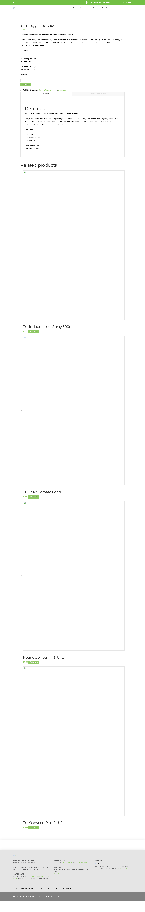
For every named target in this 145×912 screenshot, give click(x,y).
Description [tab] (46, 94)
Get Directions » (60, 874)
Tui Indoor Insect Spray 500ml (48, 326)
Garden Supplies (45, 90)
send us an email (80, 863)
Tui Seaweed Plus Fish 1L (43, 823)
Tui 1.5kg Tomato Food (42, 492)
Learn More (122, 868)
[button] (126, 2)
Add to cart (26, 84)
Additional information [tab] (98, 94)
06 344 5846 (67, 863)
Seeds (55, 90)
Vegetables (62, 90)
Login (15, 2)
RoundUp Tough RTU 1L (43, 657)
